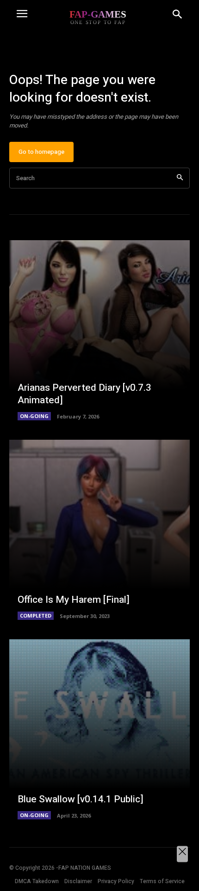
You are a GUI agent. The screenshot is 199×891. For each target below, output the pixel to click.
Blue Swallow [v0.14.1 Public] (80, 799)
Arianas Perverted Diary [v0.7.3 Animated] (84, 394)
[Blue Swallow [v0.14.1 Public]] (99, 729)
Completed (35, 615)
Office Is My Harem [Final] (74, 600)
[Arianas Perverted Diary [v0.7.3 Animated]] (99, 330)
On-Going (34, 415)
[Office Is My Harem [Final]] (99, 530)
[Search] (180, 178)
